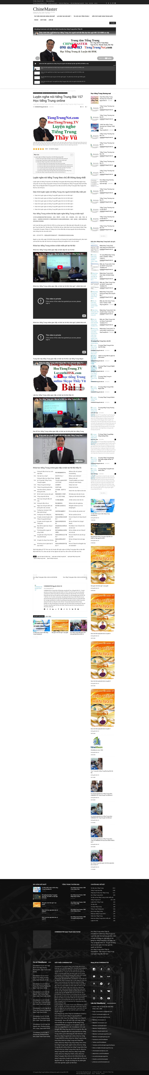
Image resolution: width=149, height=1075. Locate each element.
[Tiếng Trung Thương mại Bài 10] (95, 164)
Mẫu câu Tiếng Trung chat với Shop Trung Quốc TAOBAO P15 (107, 321)
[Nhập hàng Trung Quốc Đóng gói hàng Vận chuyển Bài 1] (95, 295)
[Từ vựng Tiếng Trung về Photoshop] (94, 379)
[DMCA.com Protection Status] (42, 948)
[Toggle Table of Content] (71, 155)
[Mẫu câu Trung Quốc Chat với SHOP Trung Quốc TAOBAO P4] (95, 267)
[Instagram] (108, 3)
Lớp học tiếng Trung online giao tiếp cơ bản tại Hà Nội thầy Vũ (52, 169)
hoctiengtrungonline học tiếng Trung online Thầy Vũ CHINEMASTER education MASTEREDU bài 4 (102, 840)
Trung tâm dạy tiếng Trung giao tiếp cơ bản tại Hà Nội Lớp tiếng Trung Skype (55, 167)
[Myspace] (56, 609)
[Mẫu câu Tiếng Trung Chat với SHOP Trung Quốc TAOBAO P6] (95, 285)
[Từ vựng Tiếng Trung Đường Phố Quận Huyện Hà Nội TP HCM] (94, 462)
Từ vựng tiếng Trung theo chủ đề (101, 341)
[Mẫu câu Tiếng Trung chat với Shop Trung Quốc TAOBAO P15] (95, 322)
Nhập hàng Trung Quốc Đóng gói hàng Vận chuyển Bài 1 (107, 293)
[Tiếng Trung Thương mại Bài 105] (95, 155)
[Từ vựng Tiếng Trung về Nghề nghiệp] (94, 368)
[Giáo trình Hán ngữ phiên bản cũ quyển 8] (37, 919)
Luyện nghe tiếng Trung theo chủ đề (50, 93)
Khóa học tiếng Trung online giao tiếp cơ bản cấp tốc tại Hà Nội (52, 163)
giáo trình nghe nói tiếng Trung (44, 556)
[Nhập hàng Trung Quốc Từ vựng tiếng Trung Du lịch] (95, 336)
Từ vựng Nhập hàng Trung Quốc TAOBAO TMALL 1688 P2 (107, 256)
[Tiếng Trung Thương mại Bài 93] (95, 118)
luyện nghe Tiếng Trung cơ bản (74, 556)
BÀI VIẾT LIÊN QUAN (39, 616)
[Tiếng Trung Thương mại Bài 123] (95, 137)
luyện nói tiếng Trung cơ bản (39, 558)
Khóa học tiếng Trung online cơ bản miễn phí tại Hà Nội (49, 161)
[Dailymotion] (45, 609)
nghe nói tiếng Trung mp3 (52, 558)
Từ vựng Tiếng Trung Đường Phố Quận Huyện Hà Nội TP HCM (106, 459)
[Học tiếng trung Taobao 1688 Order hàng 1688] (65, 904)
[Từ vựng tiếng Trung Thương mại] (94, 412)
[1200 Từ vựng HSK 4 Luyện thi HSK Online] (94, 366)
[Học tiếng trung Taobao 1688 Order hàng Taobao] (65, 911)
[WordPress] (76, 609)
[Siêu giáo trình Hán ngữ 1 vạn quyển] (60, 625)
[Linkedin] (45, 110)
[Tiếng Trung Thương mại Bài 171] (95, 174)
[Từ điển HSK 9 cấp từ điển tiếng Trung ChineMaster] (41, 625)
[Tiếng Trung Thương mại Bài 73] (95, 201)
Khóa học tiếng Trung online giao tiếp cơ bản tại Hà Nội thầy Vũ (51, 172)
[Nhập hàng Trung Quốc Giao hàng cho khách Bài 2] (95, 248)
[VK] (56, 110)
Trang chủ (35, 90)
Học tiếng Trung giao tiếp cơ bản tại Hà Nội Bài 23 (45, 578)
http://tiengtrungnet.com (49, 588)
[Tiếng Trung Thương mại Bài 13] (95, 146)
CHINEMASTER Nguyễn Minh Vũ (41, 106)
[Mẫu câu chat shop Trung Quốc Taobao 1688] (95, 304)
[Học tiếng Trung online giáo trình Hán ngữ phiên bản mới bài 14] (78, 625)
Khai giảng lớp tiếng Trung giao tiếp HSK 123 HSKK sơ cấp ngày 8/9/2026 (101, 537)
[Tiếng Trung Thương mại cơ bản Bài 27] (95, 220)
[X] (111, 3)
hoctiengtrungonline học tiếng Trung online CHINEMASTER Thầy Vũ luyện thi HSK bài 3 (101, 817)
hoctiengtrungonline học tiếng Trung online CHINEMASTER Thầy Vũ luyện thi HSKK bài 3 (101, 794)
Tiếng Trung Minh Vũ (104, 130)
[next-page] (36, 637)
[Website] (94, 998)
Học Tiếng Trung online (44, 90)
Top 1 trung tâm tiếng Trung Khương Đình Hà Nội (102, 771)
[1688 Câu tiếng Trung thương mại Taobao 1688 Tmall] (95, 127)
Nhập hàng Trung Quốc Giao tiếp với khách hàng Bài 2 (107, 275)
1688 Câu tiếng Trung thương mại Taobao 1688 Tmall (107, 126)
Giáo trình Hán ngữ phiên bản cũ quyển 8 (101, 681)
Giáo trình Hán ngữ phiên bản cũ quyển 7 (101, 728)
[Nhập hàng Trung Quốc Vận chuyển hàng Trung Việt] (95, 313)
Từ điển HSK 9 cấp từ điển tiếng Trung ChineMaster (100, 514)
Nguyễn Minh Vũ (103, 100)
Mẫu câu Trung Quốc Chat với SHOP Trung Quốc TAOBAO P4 (107, 265)
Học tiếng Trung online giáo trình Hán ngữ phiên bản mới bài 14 (102, 863)
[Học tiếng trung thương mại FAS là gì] (95, 183)
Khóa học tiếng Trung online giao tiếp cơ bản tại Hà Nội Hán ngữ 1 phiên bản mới (56, 164)
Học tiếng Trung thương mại (101, 93)
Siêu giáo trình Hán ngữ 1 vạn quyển (60, 632)
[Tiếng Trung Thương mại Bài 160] (95, 229)
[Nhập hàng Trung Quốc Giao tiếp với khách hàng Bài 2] (95, 276)
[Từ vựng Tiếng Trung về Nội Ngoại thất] (94, 389)
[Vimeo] (113, 3)
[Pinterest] (41, 110)
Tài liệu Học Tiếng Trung (62, 93)
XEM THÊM (48, 616)
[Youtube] (115, 3)
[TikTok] (64, 609)
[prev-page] (34, 637)
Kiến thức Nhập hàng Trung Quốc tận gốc (103, 241)
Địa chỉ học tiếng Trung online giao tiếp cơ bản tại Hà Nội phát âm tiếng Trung (55, 170)
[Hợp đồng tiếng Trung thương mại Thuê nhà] (95, 100)
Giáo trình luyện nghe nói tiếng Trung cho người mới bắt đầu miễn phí (52, 158)
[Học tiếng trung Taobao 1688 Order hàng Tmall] (65, 889)
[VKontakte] (73, 609)
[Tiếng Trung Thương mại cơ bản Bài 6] (95, 210)
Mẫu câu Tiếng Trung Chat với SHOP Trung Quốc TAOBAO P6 (107, 284)
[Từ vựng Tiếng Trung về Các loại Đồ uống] (94, 354)
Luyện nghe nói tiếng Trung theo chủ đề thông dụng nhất (49, 157)
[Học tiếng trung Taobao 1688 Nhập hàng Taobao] (65, 896)
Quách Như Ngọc (103, 183)
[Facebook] (106, 3)
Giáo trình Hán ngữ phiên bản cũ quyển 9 (101, 633)
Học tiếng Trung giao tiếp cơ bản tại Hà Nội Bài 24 (75, 578)
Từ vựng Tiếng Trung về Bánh (106, 397)
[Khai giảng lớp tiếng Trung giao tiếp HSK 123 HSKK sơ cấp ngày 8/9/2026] (37, 896)
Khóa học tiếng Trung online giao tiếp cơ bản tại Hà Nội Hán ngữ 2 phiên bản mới (56, 166)
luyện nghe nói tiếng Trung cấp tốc (59, 556)
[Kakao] (94, 976)
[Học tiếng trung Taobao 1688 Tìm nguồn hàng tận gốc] (65, 918)
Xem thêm (103, 236)
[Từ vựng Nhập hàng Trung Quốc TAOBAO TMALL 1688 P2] (95, 259)
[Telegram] (52, 110)
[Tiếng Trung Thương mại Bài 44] (95, 192)
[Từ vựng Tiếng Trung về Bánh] (94, 399)
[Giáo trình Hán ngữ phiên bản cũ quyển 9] (37, 912)
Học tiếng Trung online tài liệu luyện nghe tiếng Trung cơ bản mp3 (52, 160)
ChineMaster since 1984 (97, 750)
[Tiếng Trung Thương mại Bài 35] (95, 109)
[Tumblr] (48, 110)
